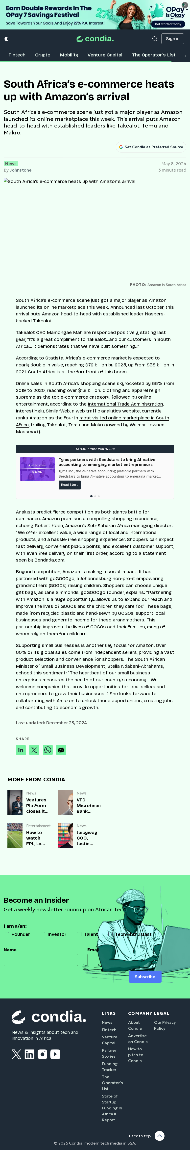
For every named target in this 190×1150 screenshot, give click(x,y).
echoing (24, 525)
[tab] (91, 496)
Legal (162, 1013)
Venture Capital (105, 55)
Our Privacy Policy (165, 1025)
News (11, 163)
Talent (91, 934)
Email (93, 949)
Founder (20, 934)
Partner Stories (109, 1053)
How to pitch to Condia (135, 1054)
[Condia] (95, 38)
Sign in (173, 38)
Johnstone (20, 170)
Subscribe (145, 976)
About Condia (135, 1025)
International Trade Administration (125, 404)
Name (10, 949)
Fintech (16, 55)
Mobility (69, 55)
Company (140, 1013)
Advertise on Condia (138, 1038)
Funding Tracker (110, 1066)
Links (109, 1013)
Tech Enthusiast (133, 934)
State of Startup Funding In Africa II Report (112, 1108)
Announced (122, 307)
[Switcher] (6, 39)
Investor (57, 934)
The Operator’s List (154, 55)
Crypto (42, 55)
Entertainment (38, 825)
